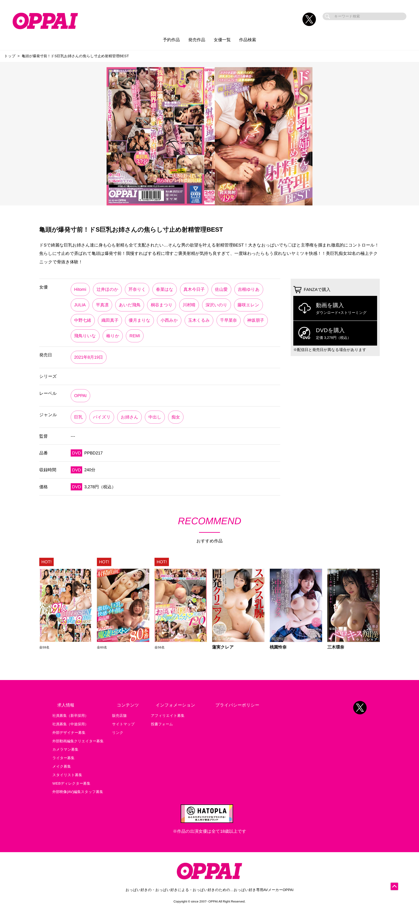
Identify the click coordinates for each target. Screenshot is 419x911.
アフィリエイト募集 (167, 716)
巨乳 (78, 417)
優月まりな (139, 320)
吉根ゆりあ (249, 289)
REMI (134, 335)
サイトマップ (123, 724)
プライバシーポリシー (237, 705)
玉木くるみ (199, 320)
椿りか (112, 335)
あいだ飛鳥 (130, 305)
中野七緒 (82, 320)
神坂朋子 (255, 320)
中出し (154, 417)
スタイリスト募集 (67, 775)
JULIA (80, 305)
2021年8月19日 (88, 357)
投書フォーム (162, 724)
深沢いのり (216, 305)
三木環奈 (335, 647)
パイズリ (102, 417)
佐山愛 (221, 289)
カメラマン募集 (65, 749)
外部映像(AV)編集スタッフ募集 (77, 792)
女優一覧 (222, 39)
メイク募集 (61, 766)
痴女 (176, 417)
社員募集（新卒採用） (70, 716)
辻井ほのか (107, 289)
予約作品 (171, 39)
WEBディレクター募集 (71, 783)
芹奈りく (137, 289)
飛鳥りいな (85, 335)
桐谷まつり (162, 305)
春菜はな (164, 289)
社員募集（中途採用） (70, 724)
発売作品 (196, 39)
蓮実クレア (223, 647)
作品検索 (247, 39)
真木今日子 (194, 289)
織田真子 (109, 320)
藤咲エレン (248, 305)
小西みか (169, 320)
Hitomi (80, 289)
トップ (10, 56)
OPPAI (80, 395)
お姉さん (129, 417)
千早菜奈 (228, 320)
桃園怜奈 (278, 647)
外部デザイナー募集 (68, 733)
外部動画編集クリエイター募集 (78, 741)
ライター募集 (63, 758)
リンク (117, 733)
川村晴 (189, 305)
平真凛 (102, 305)
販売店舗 (119, 716)
